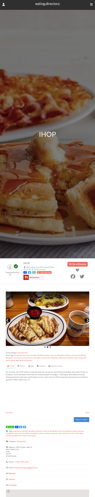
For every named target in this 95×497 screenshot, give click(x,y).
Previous (9, 412)
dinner (13, 360)
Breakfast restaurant (14, 358)
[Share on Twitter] (82, 276)
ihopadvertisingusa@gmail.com (26, 468)
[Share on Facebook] (73, 276)
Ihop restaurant (80, 358)
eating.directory (47, 4)
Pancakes (33, 355)
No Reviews (41, 269)
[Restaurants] (26, 277)
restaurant (46, 358)
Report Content (81, 420)
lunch (8, 360)
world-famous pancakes (32, 358)
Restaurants (34, 277)
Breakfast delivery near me (67, 355)
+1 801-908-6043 (21, 462)
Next (87, 412)
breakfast (82, 355)
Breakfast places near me (47, 355)
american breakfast (66, 358)
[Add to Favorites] (77, 271)
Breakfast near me (22, 355)
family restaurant (25, 360)
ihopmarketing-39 (13, 273)
